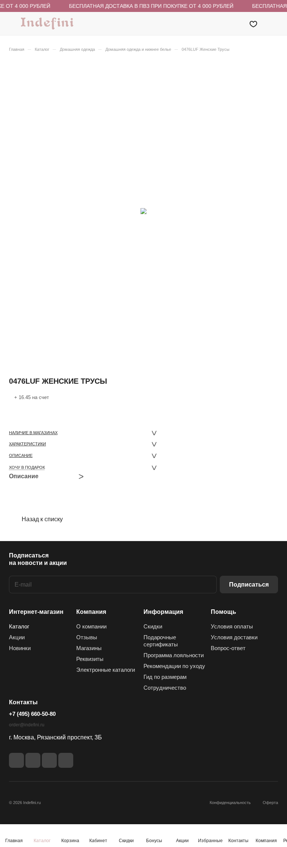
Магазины (89, 648)
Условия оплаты (232, 626)
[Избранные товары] (253, 23)
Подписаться (249, 584)
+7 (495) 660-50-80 (32, 714)
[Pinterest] (65, 760)
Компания (91, 612)
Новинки (20, 648)
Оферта (270, 802)
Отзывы (86, 637)
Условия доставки (234, 637)
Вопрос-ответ (228, 648)
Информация (163, 612)
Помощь (223, 612)
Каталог (19, 626)
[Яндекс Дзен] (49, 760)
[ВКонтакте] (16, 760)
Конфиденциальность (230, 802)
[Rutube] (32, 760)
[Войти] (234, 23)
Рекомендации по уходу (174, 666)
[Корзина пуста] (273, 23)
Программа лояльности (174, 655)
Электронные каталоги (105, 670)
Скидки (153, 626)
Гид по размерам (165, 677)
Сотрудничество (165, 687)
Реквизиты (90, 659)
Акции (17, 637)
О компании (91, 626)
